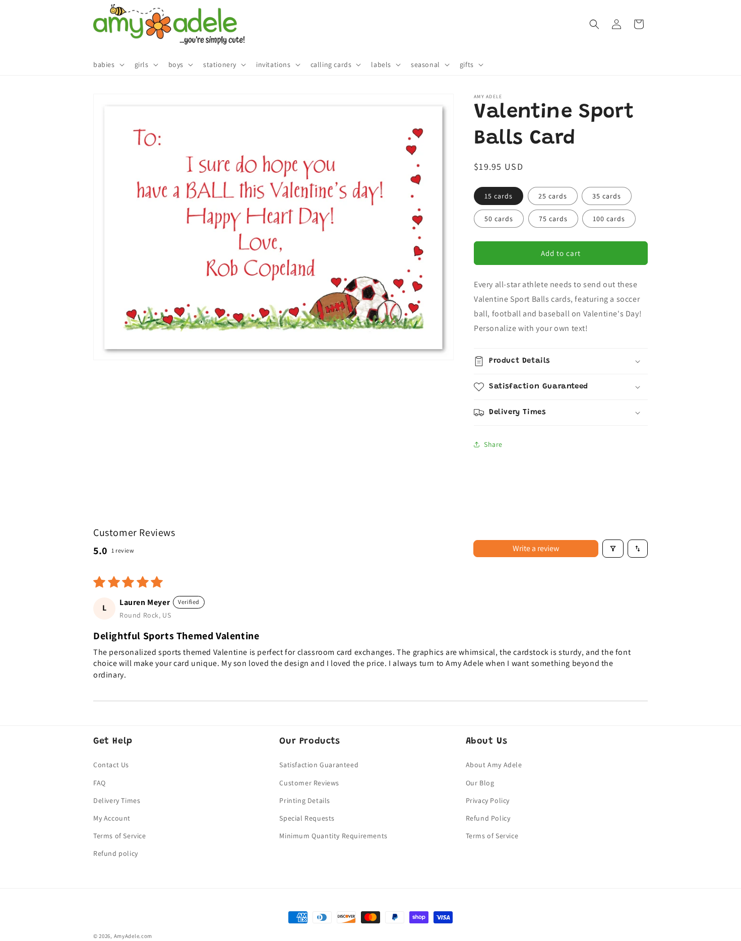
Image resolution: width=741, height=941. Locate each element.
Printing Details (304, 800)
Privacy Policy (488, 800)
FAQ (99, 782)
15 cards (498, 195)
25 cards (552, 195)
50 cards (498, 218)
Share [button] (493, 444)
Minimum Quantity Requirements (333, 835)
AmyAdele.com (133, 935)
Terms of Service (119, 835)
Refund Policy (488, 818)
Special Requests (307, 818)
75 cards (553, 218)
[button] (108, 64)
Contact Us (111, 764)
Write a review (536, 548)
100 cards (609, 218)
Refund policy (115, 853)
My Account (112, 818)
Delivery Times (116, 800)
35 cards (606, 195)
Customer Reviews (309, 782)
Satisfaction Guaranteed (318, 764)
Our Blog (480, 782)
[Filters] (613, 549)
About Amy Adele (494, 764)
